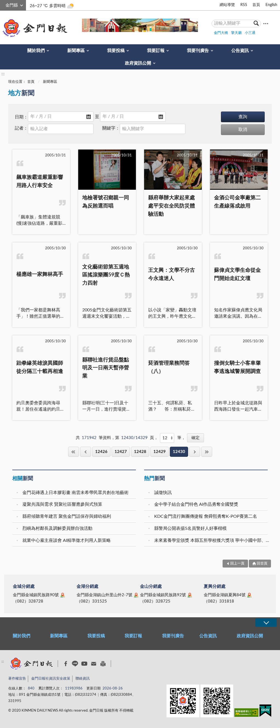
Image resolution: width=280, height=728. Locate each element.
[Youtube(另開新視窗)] (84, 663)
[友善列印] (103, 663)
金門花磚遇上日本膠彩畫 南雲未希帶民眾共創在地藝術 (75, 492)
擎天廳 (236, 33)
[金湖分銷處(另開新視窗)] (136, 595)
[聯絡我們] (93, 663)
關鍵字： (111, 128)
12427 (121, 452)
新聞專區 (76, 50)
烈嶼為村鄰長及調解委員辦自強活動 (57, 528)
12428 (140, 452)
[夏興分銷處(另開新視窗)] (249, 595)
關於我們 (36, 50)
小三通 (250, 33)
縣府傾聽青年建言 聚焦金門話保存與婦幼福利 (66, 516)
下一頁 (194, 452)
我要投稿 (116, 50)
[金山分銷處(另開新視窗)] (189, 595)
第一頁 (73, 452)
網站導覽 (227, 5)
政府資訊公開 (138, 63)
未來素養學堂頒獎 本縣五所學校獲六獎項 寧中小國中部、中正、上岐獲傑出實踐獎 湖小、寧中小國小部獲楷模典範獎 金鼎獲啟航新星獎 (211, 540)
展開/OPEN (266, 622)
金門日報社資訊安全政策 (50, 678)
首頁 (256, 5)
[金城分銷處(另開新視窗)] (62, 595)
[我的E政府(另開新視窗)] (265, 711)
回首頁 (262, 563)
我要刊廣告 (198, 50)
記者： (21, 128)
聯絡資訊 (82, 678)
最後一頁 (206, 452)
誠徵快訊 (163, 492)
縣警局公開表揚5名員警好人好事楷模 (190, 528)
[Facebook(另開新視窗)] (65, 663)
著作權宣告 (17, 678)
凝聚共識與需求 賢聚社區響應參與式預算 (62, 504)
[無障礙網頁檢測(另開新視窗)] (246, 713)
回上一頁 (85, 452)
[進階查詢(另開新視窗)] (266, 23)
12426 (101, 452)
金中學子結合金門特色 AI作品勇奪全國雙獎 (196, 504)
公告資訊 (240, 50)
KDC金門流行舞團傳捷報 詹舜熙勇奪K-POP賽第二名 (205, 516)
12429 (159, 452)
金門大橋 (221, 33)
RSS (243, 5)
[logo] (34, 28)
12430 (179, 452)
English (271, 5)
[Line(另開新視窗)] (75, 663)
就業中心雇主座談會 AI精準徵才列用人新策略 (66, 540)
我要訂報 (156, 50)
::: (3, 4)
